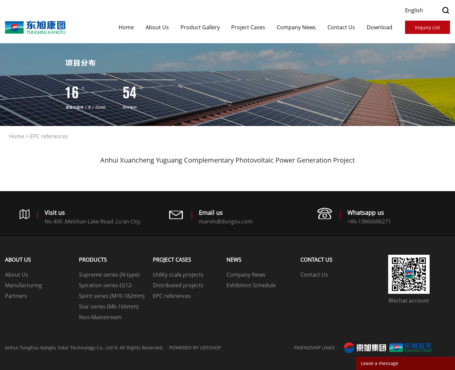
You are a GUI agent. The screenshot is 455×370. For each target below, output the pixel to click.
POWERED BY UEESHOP (195, 347)
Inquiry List (427, 27)
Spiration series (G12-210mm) (106, 286)
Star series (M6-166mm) (109, 306)
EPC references (49, 136)
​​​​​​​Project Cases (248, 27)
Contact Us (341, 27)
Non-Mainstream (100, 317)
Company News (296, 27)
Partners (16, 296)
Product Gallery (200, 27)
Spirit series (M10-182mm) (112, 296)
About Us (157, 27)
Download (379, 27)
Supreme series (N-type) (109, 274)
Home (126, 27)
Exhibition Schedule (251, 285)
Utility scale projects (178, 274)
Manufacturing (23, 285)
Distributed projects (178, 285)
